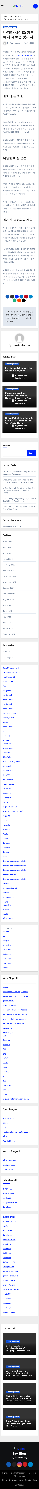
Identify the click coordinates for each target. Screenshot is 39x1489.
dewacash (7, 843)
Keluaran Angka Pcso (11, 673)
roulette (6, 884)
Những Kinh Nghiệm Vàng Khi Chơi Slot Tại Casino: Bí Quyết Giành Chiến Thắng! (19, 420)
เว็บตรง (5, 686)
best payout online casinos (13, 1023)
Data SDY (6, 775)
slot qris (6, 932)
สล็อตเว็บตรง (8, 700)
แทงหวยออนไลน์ (9, 1240)
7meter (6, 834)
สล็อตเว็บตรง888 (9, 1160)
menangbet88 (8, 718)
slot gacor (7, 691)
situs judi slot (8, 1267)
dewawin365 (8, 722)
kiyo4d (5, 1226)
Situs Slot (7, 789)
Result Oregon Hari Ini (11, 668)
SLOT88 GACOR (9, 1217)
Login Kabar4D (9, 784)
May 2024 (7, 617)
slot (4, 731)
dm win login (8, 1235)
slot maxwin (8, 771)
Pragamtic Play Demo (11, 762)
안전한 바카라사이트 (24, 55)
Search (6, 446)
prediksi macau (9, 1165)
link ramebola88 (9, 713)
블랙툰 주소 (7, 1189)
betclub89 (7, 1198)
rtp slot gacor (8, 1307)
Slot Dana (7, 1253)
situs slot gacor (9, 1280)
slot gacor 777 (8, 897)
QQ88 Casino (8, 1169)
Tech (35, 1480)
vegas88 (6, 816)
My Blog (19, 1454)
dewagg (6, 852)
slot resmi (7, 766)
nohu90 (6, 1090)
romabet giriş (8, 1032)
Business (6, 652)
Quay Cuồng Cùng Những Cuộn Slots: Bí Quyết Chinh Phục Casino (18, 1423)
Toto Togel (7, 736)
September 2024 (10, 594)
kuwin (5, 1123)
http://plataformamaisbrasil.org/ (16, 1099)
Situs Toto (7, 757)
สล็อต (5, 1136)
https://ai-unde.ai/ (10, 807)
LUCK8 (5, 1058)
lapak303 (6, 829)
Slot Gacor (7, 793)
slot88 (5, 914)
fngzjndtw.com (15, 43)
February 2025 (9, 565)
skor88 (5, 838)
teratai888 (7, 1294)
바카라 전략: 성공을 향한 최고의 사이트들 (26, 315)
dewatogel (7, 1207)
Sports (28, 1480)
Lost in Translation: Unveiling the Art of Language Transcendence (18, 370)
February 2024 (9, 634)
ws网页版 (6, 1045)
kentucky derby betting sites (14, 1019)
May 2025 (7, 547)
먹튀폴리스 (7, 909)
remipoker (7, 825)
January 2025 (8, 571)
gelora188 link (8, 1001)
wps (4, 1054)
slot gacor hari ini (10, 888)
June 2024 (7, 611)
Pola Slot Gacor (9, 1141)
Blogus (31, 1473)
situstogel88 (8, 682)
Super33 (6, 857)
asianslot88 (7, 1231)
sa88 (5, 1094)
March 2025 (8, 559)
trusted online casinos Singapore (16, 1132)
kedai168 (6, 848)
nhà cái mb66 (8, 1193)
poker (5, 936)
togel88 (6, 820)
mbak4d (6, 987)
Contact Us (19, 1485)
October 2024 (8, 588)
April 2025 (7, 553)
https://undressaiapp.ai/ (13, 811)
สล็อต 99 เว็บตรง (9, 1285)
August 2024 (8, 600)
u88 (4, 1076)
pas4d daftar (8, 780)
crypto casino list (10, 1005)
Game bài (6, 1040)
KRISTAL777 (7, 802)
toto (4, 1127)
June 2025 (7, 542)
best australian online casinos (15, 1014)
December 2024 (9, 576)
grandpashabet (9, 1118)
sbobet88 (6, 752)
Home (4, 1480)
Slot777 (6, 893)
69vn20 (6, 1072)
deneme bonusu (9, 875)
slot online (7, 905)
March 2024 (8, 628)
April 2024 (7, 623)
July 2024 (7, 605)
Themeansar (19, 1476)
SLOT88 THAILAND (10, 1222)
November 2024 (9, 582)
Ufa (4, 1036)
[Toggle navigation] (2, 6)
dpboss (6, 740)
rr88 (4, 1081)
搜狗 (4, 1049)
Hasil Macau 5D (9, 677)
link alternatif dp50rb (11, 1289)
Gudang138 (7, 798)
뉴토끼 (5, 902)
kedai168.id (7, 743)
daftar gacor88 (9, 1262)
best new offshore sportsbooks (15, 1010)
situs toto (7, 1244)
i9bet (5, 1067)
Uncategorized (10, 27)
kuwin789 (7, 1085)
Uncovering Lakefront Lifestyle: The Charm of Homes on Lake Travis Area (18, 395)
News (21, 1480)
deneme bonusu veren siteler (14, 861)
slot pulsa (7, 941)
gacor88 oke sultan (10, 1271)
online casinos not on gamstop (15, 992)
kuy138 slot (7, 695)
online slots (7, 1028)
